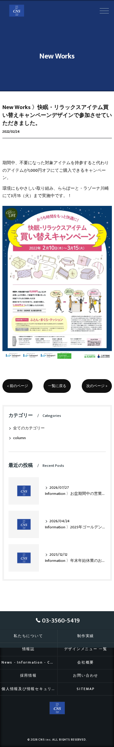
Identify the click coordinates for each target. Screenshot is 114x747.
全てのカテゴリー (29, 428)
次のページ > (96, 386)
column (19, 438)
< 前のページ (17, 386)
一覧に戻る (57, 386)
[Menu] (104, 10)
